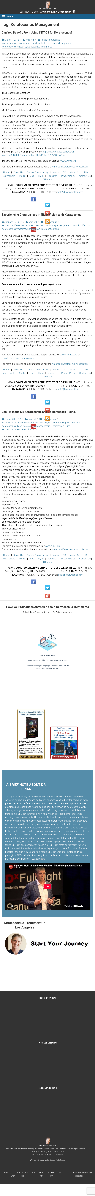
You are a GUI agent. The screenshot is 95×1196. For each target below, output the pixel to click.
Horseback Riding (57, 422)
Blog (32, 175)
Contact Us (85, 175)
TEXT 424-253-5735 (55, 1155)
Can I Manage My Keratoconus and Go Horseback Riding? (39, 412)
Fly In (41, 175)
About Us (18, 172)
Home (6, 172)
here (42, 858)
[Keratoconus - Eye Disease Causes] (48, 5)
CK (64, 172)
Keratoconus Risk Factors (77, 225)
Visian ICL (75, 172)
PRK (86, 172)
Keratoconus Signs (60, 426)
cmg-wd (29, 39)
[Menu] (3, 16)
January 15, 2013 (13, 222)
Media (22, 175)
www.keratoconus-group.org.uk (18, 358)
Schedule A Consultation (58, 11)
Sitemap (47, 179)
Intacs (44, 39)
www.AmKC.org (68, 161)
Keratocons (7, 225)
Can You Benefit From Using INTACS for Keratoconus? (37, 32)
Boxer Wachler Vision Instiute (32, 422)
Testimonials (8, 175)
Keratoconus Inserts (33, 43)
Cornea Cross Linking (38, 172)
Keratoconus (53, 39)
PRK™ (59, 1172)
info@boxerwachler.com (70, 192)
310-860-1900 (36, 11)
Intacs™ (33, 1172)
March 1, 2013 (11, 39)
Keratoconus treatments (39, 46)
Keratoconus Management (57, 43)
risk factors (33, 429)
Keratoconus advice (12, 426)
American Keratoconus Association (70, 166)
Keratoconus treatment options (43, 229)
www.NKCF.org (52, 546)
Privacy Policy (68, 175)
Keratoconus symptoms (14, 46)
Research (52, 175)
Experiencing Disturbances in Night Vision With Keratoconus (41, 214)
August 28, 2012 (12, 419)
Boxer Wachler (9, 422)
